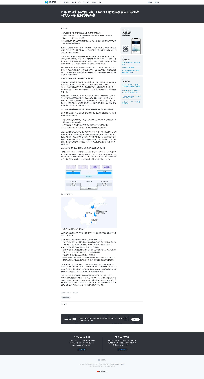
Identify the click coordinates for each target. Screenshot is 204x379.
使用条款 (112, 364)
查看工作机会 (122, 350)
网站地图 (123, 364)
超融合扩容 (66, 297)
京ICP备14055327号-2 (110, 366)
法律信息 (117, 364)
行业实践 (75, 292)
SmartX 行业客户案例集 (128, 67)
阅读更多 (135, 319)
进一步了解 (82, 350)
